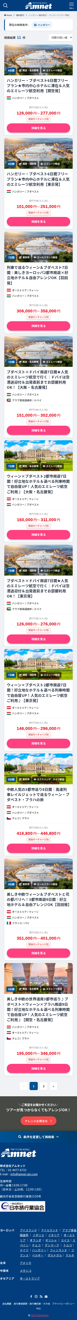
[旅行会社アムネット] (38, 5)
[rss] (41, 1296)
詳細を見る (38, 128)
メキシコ (25, 1270)
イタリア (54, 1235)
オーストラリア (30, 1278)
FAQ (38, 1308)
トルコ (67, 1245)
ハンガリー (39, 1250)
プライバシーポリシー (63, 1303)
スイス (65, 1240)
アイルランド (49, 1230)
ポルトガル (55, 1255)
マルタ (70, 1255)
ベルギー (38, 1255)
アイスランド (28, 1230)
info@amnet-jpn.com (24, 1174)
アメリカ (25, 1263)
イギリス (38, 1235)
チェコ (36, 1245)
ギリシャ (51, 1240)
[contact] (46, 1296)
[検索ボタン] (5, 5)
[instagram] (36, 1296)
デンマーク (52, 1245)
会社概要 (6, 1303)
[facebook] (31, 1296)
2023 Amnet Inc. (40, 1315)
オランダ (35, 1240)
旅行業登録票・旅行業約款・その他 (32, 1303)
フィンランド (58, 1250)
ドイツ (24, 1250)
